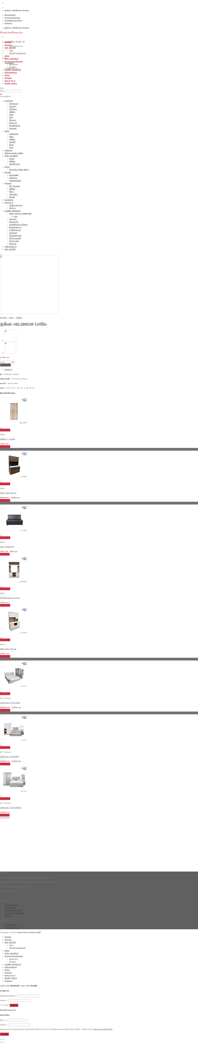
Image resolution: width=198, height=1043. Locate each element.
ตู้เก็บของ (13, 109)
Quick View (5, 430)
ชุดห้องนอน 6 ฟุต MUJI (9, 756)
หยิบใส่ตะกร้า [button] (5, 446)
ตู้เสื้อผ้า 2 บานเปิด (7, 439)
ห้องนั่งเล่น (9, 200)
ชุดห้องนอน (13, 103)
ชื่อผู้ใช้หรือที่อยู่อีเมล (8, 996)
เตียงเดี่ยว (13, 194)
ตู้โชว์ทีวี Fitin (14, 164)
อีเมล (3, 1020)
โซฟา (11, 50)
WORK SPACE (11, 83)
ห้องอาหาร (13, 64)
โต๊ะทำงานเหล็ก (15, 238)
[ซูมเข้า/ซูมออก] (3, 1039)
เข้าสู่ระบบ (14, 1005)
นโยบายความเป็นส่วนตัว (102, 1029)
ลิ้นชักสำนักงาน (15, 227)
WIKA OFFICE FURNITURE (20, 213)
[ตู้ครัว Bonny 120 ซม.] (10, 352)
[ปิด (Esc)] (1, 1039)
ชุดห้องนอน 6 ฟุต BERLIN (10, 807)
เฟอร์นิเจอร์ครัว (15, 180)
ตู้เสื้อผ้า (12, 112)
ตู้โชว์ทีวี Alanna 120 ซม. (10, 598)
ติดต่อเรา (8, 23)
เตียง (11, 114)
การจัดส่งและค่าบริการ (13, 20)
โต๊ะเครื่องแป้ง (14, 125)
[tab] (101, 369)
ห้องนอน (8, 45)
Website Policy (11, 905)
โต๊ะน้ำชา (12, 208)
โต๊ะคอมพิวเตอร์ (15, 235)
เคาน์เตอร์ (13, 233)
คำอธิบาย (8, 369)
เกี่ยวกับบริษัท (10, 15)
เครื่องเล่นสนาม (11, 72)
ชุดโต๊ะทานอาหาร (15, 205)
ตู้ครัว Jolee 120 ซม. (8, 493)
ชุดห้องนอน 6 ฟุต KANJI (10, 702)
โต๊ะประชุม (12, 244)
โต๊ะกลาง (12, 120)
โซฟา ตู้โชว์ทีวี (10, 47)
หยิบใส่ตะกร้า (5, 365)
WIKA (7, 56)
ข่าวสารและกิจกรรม (12, 17)
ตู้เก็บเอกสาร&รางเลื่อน (14, 153)
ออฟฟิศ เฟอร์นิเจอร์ (13, 69)
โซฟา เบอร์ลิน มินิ (7, 546)
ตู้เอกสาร (12, 219)
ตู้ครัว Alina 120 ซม (8, 649)
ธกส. (16, 216)
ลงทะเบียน (4, 1034)
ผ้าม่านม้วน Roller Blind (19, 169)
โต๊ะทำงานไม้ (14, 241)
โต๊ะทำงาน (13, 123)
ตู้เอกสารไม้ (13, 222)
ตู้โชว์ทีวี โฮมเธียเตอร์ (17, 53)
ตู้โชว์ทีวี (12, 142)
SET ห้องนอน (14, 186)
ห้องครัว (12, 67)
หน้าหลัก (8, 42)
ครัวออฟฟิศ (13, 175)
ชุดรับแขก (8, 150)
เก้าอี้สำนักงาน (15, 230)
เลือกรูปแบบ (5, 554)
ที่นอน (11, 145)
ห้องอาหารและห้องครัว (14, 61)
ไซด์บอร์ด (13, 128)
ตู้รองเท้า (12, 106)
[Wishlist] (1, 254)
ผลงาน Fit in (10, 80)
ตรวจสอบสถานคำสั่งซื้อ (14, 913)
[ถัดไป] (3, 1042)
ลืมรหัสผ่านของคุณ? (8, 1010)
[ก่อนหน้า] (1, 1042)
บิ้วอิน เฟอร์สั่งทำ (11, 58)
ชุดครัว (12, 158)
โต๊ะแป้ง (12, 197)
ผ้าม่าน (7, 75)
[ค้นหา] (1, 94)
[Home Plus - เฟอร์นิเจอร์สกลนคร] (11, 32)
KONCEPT (9, 101)
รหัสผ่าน (4, 1000)
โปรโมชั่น (8, 78)
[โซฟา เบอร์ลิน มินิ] (10, 340)
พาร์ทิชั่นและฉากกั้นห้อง (18, 224)
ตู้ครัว (11, 136)
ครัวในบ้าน (13, 178)
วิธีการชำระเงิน (10, 907)
